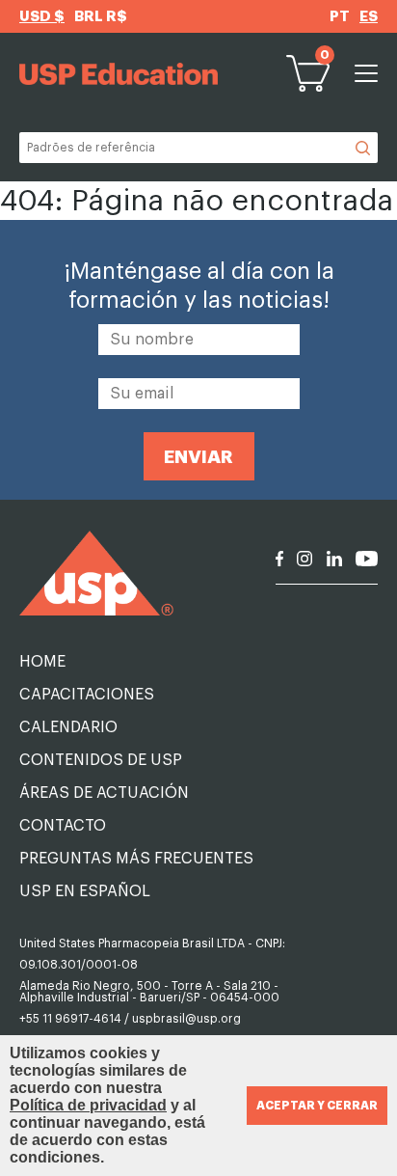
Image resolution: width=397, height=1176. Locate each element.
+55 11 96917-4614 (70, 1019)
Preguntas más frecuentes (136, 858)
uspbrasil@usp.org (186, 1019)
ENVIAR (198, 457)
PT (340, 17)
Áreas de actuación (104, 793)
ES (368, 17)
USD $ (42, 17)
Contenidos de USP (100, 760)
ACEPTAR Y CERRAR (317, 1105)
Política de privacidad (88, 1105)
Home (42, 662)
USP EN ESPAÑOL (84, 891)
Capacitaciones (86, 694)
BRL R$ (100, 17)
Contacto (62, 826)
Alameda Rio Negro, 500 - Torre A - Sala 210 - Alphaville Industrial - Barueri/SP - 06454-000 (149, 991)
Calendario (68, 727)
